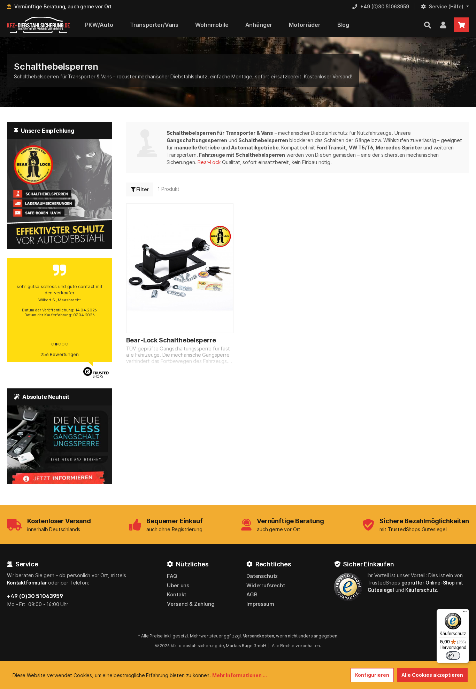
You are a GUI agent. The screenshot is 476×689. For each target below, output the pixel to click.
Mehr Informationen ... (239, 675)
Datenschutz (262, 576)
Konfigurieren (372, 675)
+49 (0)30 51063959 (35, 596)
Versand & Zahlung (190, 604)
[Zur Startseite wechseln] (38, 25)
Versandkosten (258, 635)
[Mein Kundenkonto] (443, 24)
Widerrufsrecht (265, 585)
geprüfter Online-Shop (428, 583)
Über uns (178, 585)
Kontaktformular (27, 583)
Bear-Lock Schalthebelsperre (171, 340)
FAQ (172, 576)
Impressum (260, 604)
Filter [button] (142, 189)
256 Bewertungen (59, 354)
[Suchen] (428, 24)
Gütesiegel (381, 590)
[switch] (453, 655)
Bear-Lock (209, 162)
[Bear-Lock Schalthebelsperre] (179, 268)
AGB (252, 594)
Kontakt (176, 594)
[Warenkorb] (461, 24)
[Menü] (465, 613)
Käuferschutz (421, 590)
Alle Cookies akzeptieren (432, 675)
